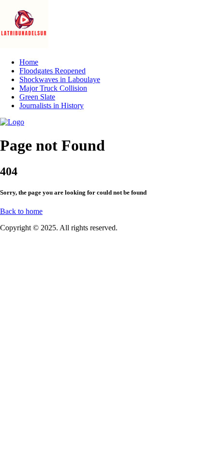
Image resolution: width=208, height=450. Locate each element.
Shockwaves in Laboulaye (59, 79)
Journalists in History (51, 105)
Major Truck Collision (53, 88)
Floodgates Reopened (52, 71)
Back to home (21, 211)
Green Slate (37, 97)
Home (28, 62)
